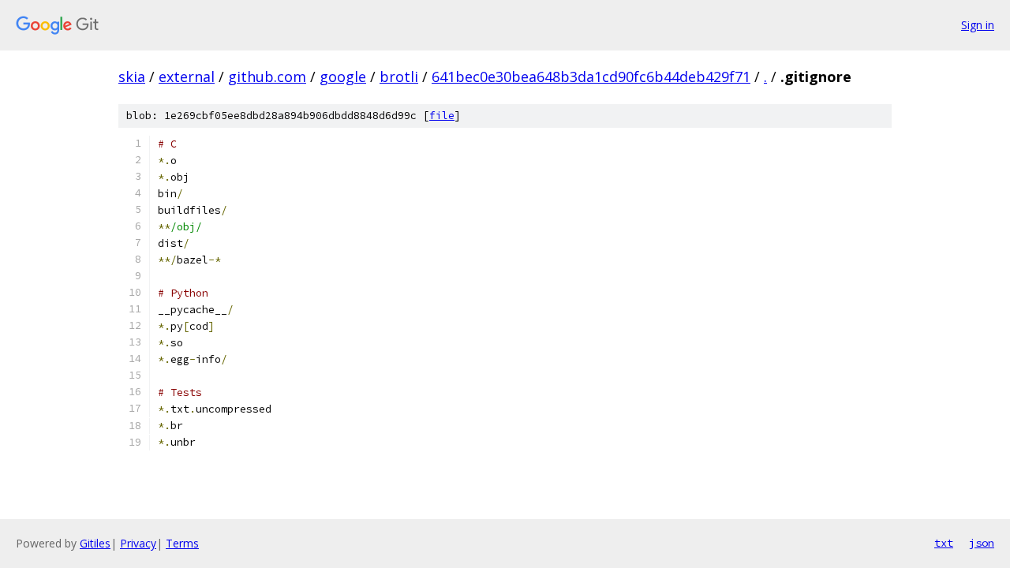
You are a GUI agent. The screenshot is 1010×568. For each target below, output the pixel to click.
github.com (267, 76)
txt (943, 543)
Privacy (138, 543)
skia (131, 76)
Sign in (977, 24)
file (441, 115)
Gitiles (95, 543)
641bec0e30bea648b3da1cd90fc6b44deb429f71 (591, 76)
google (343, 76)
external (187, 76)
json (981, 543)
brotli (399, 76)
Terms (182, 543)
